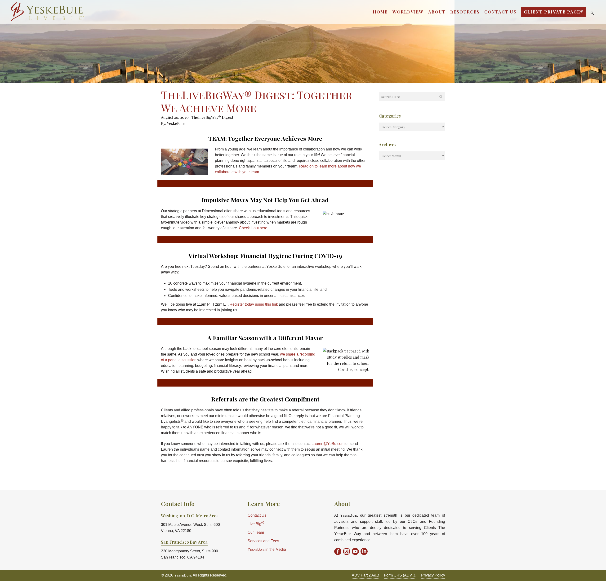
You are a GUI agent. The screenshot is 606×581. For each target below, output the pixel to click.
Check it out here (253, 228)
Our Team (256, 532)
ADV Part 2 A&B (365, 575)
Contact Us (257, 515)
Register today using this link (254, 304)
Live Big (256, 523)
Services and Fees (263, 541)
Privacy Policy (433, 575)
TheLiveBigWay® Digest (212, 117)
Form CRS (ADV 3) (400, 575)
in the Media (267, 549)
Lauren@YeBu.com (328, 444)
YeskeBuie (176, 123)
